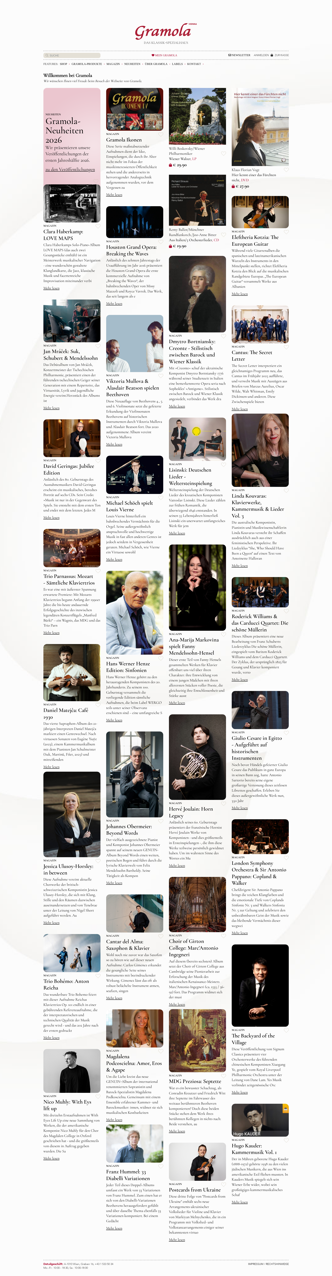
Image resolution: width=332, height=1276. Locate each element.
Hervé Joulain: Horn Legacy (191, 812)
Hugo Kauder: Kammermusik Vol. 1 (254, 1148)
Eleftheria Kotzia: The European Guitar (255, 240)
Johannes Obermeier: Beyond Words (129, 829)
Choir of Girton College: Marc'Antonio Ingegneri (193, 948)
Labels (177, 64)
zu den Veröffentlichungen (70, 169)
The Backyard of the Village (253, 1039)
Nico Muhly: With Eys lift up (67, 1105)
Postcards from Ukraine (195, 1189)
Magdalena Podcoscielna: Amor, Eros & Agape (134, 1063)
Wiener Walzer (180, 159)
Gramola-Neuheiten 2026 (64, 130)
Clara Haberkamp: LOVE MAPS (63, 234)
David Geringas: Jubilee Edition (68, 469)
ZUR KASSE (282, 55)
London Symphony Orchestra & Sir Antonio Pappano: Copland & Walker (259, 873)
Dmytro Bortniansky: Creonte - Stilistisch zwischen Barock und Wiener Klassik (192, 351)
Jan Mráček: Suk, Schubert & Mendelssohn (70, 354)
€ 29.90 (180, 165)
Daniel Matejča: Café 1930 (65, 713)
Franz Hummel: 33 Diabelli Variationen (128, 1174)
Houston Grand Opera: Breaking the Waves (131, 250)
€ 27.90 (242, 186)
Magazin (113, 64)
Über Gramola (156, 64)
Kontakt (194, 64)
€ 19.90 (179, 246)
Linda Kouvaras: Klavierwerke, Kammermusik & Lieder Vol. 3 (258, 505)
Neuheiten (132, 64)
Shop (63, 64)
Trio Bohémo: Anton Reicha (66, 984)
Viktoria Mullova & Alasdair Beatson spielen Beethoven (132, 388)
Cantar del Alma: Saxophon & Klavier (128, 944)
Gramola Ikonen (124, 139)
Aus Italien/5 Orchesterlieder (190, 240)
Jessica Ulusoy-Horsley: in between (68, 869)
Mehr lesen (114, 194)
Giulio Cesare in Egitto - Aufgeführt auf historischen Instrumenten (257, 748)
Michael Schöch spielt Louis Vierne (129, 506)
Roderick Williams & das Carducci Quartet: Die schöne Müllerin (260, 623)
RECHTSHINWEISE (277, 1264)
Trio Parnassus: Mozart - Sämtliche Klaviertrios (69, 579)
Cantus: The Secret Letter (252, 355)
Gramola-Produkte (87, 64)
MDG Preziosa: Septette (195, 1081)
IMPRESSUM (255, 1264)
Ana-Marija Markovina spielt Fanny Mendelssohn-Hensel (194, 646)
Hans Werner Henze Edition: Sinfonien (128, 666)
